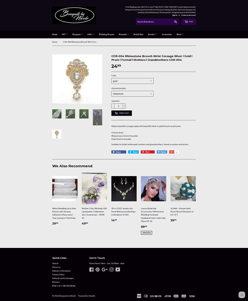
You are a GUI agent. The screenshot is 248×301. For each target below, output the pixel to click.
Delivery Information (61, 271)
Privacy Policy (58, 274)
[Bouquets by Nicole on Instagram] (111, 270)
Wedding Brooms (106, 34)
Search (55, 263)
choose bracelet (118, 88)
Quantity (115, 101)
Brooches (123, 34)
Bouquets (76, 34)
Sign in (174, 15)
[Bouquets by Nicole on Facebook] (91, 270)
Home (54, 34)
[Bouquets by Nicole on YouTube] (118, 270)
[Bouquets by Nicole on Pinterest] (97, 270)
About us (56, 267)
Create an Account (188, 15)
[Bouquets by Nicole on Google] (104, 270)
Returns (56, 282)
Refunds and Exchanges (63, 278)
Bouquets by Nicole (67, 296)
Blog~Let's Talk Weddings (63, 285)
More (179, 34)
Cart (191, 21)
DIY (64, 34)
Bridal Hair (138, 34)
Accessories (167, 34)
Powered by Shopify (86, 296)
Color (113, 75)
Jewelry (151, 34)
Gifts (90, 34)
